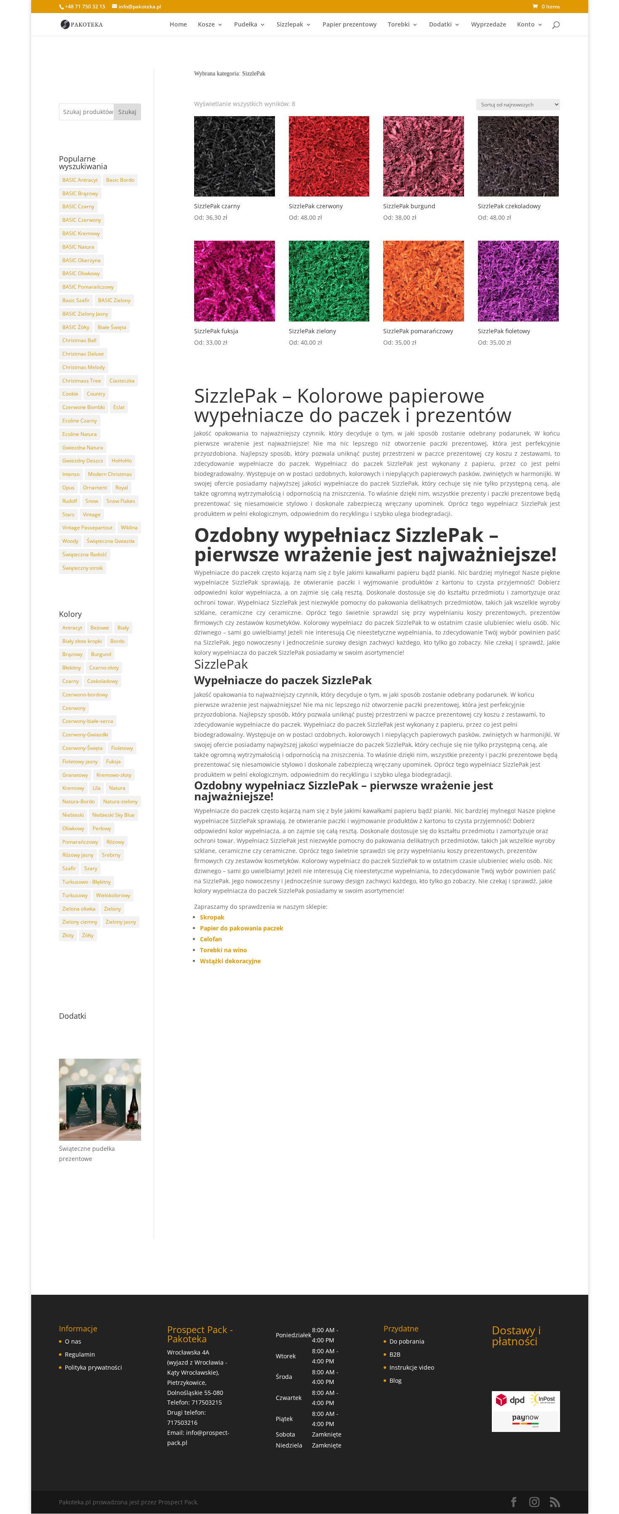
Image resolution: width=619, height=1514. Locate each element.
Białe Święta (112, 327)
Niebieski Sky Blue (113, 814)
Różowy (115, 841)
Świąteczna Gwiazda (111, 541)
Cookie (70, 393)
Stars (68, 514)
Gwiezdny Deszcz (82, 460)
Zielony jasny (121, 921)
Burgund (101, 654)
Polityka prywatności (93, 1367)
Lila (97, 788)
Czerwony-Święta (82, 748)
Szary (90, 868)
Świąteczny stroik (82, 567)
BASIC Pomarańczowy (88, 286)
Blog (396, 1380)
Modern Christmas (110, 474)
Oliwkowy (73, 828)
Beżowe (100, 627)
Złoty (68, 935)
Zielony (112, 908)
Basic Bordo (120, 179)
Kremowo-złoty (113, 774)
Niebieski (73, 814)
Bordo (117, 641)
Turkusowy (75, 895)
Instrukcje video (412, 1367)
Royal (121, 487)
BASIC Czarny (78, 206)
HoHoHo (122, 460)
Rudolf (69, 501)
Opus (68, 487)
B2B (395, 1354)
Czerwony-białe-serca (87, 721)
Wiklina (129, 527)
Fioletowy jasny (80, 761)
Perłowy (102, 828)
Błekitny (71, 667)
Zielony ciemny (79, 921)
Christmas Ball (79, 340)
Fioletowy (122, 748)
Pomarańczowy (80, 841)
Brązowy (72, 654)
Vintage (92, 514)
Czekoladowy (102, 681)
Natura (117, 788)
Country (96, 393)
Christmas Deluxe (83, 353)
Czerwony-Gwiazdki (85, 734)
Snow (91, 501)
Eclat (119, 407)
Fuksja (113, 761)
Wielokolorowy (113, 895)
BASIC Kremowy (81, 233)
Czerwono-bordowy (85, 694)
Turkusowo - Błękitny (86, 881)
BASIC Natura (78, 246)
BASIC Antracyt (80, 179)
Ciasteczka (122, 380)
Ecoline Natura (79, 434)
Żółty (87, 935)
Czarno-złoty (104, 667)
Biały (123, 627)
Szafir (69, 868)
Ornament (95, 487)
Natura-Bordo (78, 801)
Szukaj (127, 112)
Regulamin (80, 1354)
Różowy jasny (77, 854)
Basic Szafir (76, 300)
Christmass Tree (81, 380)
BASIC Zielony (114, 300)
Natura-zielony (120, 801)
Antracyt (72, 627)
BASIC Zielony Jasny (85, 313)
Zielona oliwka (79, 908)
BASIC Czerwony (81, 219)
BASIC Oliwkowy (81, 273)
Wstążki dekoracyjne (230, 961)
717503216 (182, 1422)
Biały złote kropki (82, 641)
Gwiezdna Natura (82, 447)
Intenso (71, 474)
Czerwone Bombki (83, 407)
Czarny (70, 681)
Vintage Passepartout (87, 527)
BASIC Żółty (75, 327)
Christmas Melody (83, 367)
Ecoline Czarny (79, 420)
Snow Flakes (121, 501)
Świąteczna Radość (84, 554)
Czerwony (73, 708)
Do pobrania (407, 1341)
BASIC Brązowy (80, 193)
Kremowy (73, 788)
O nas (73, 1341)
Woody (70, 541)
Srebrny (111, 854)
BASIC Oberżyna (81, 260)
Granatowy (75, 774)
